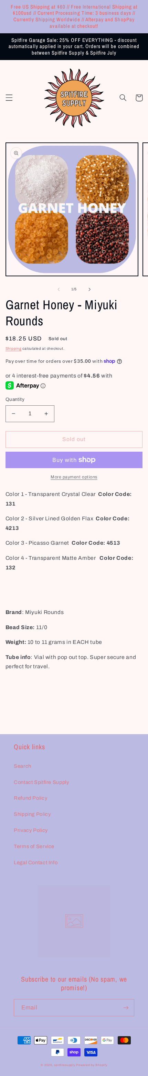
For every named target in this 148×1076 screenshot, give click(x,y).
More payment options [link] (74, 477)
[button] (9, 98)
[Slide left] (58, 289)
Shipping (14, 348)
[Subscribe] (126, 1007)
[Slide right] (89, 289)
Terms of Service (34, 846)
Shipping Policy (32, 814)
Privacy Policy (31, 830)
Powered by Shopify (91, 1065)
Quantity (15, 399)
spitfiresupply (64, 1065)
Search (22, 766)
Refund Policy (30, 798)
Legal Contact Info (35, 862)
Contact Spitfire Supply (41, 782)
